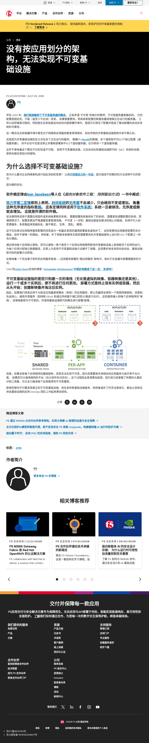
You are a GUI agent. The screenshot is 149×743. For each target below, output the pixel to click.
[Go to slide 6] (92, 579)
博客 (56, 687)
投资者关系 (59, 682)
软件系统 (84, 207)
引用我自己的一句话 (81, 174)
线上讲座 (58, 647)
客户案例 (58, 642)
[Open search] (141, 13)
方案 (10, 638)
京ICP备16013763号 (16, 731)
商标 (38, 728)
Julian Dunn (22, 269)
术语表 (57, 638)
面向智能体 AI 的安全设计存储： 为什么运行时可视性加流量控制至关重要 (120, 550)
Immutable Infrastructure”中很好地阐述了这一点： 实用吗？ (79, 269)
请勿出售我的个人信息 (97, 728)
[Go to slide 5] (85, 579)
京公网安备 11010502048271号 (21, 734)
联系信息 (58, 663)
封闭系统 (59, 202)
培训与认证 (59, 652)
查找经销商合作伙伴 (18, 663)
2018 (19, 448)
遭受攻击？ (133, 2)
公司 (8, 40)
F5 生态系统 (63, 541)
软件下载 (104, 647)
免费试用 (12, 628)
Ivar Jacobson (39, 194)
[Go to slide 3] (71, 579)
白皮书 (57, 633)
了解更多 (39, 27)
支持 (100, 2)
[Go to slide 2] (64, 579)
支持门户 (104, 633)
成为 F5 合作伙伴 (17, 673)
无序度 (74, 202)
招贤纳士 (58, 673)
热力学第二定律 (18, 202)
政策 (47, 728)
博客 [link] (18, 40)
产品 (10, 633)
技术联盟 (12, 668)
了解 (37, 616)
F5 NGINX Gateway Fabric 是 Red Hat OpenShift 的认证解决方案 (27, 550)
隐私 (57, 728)
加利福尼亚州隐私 (73, 728)
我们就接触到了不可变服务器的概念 (45, 115)
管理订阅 (104, 628)
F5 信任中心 (60, 668)
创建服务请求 (107, 642)
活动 (56, 691)
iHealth (85, 139)
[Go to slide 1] (57, 579)
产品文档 (58, 628)
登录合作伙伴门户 (17, 677)
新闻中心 (58, 696)
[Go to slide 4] (78, 579)
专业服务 (104, 638)
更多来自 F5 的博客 (45, 476)
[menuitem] (49, 2)
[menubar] (74, 2)
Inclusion (58, 677)
